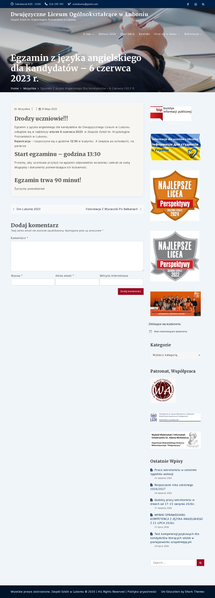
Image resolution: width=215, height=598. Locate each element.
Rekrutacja (191, 34)
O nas (87, 34)
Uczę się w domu (165, 34)
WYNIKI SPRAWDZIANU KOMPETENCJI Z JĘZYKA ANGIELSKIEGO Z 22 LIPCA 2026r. (176, 519)
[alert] (176, 331)
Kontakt (144, 34)
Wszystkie (24, 109)
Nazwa (17, 275)
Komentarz (19, 238)
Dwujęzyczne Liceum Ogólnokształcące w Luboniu (79, 14)
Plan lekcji (127, 34)
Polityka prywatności (141, 591)
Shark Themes (194, 591)
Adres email (64, 275)
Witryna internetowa (114, 275)
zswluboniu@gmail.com (85, 4)
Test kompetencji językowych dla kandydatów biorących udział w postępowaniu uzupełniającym (174, 538)
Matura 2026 (107, 34)
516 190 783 (56, 4)
